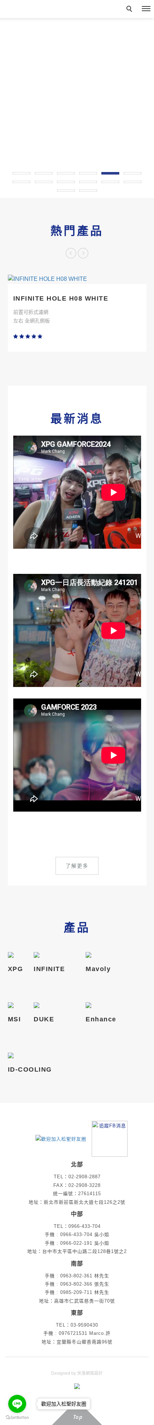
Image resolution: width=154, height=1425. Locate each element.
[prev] (71, 253)
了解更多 (77, 866)
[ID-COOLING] (30, 1056)
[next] (83, 253)
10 (88, 182)
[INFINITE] (49, 955)
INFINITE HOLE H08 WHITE (61, 298)
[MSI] (14, 1005)
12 (132, 182)
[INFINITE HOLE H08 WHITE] (77, 279)
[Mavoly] (98, 955)
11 (110, 182)
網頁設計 (94, 1373)
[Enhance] (101, 1005)
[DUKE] (44, 1005)
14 (88, 190)
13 (66, 190)
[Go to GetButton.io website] (17, 1417)
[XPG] (15, 955)
